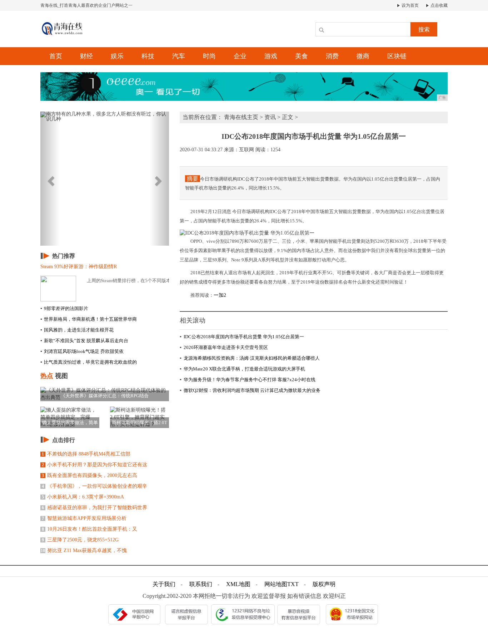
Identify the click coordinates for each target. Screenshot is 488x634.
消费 (332, 56)
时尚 (209, 56)
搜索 (424, 29)
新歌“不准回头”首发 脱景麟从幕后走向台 (84, 340)
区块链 (397, 56)
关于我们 (164, 584)
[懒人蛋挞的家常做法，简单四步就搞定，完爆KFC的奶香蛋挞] (69, 416)
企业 (240, 56)
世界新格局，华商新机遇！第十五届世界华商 (88, 319)
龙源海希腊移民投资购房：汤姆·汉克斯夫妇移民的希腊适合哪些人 (250, 358)
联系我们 (200, 584)
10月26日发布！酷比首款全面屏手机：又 (89, 529)
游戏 (270, 56)
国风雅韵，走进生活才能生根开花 (77, 330)
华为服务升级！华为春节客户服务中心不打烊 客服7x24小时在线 (247, 379)
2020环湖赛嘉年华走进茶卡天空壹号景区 (224, 347)
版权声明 (324, 584)
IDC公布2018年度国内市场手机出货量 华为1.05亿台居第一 (242, 336)
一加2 (220, 295)
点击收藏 (438, 5)
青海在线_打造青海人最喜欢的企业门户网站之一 (86, 5)
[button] (50, 179)
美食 (301, 56)
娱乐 (117, 56)
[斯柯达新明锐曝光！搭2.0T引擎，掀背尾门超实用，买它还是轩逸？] (139, 416)
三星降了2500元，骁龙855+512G (80, 539)
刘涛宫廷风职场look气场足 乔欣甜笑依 (82, 351)
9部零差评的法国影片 (64, 308)
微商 (363, 56)
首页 (55, 56)
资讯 (270, 117)
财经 (86, 56)
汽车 (178, 56)
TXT (293, 584)
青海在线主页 (241, 117)
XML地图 (238, 584)
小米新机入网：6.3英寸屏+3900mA (83, 497)
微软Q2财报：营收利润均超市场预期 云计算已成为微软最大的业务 (250, 390)
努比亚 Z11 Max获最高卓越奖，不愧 (84, 550)
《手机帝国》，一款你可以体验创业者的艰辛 (94, 486)
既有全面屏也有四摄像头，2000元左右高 (89, 475)
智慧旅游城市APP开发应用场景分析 (84, 518)
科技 (147, 56)
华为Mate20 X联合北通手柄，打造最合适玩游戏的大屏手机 (242, 369)
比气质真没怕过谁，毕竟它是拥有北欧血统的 (88, 362)
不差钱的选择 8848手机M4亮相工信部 (86, 454)
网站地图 (275, 584)
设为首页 (409, 5)
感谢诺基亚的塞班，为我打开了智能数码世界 (94, 507)
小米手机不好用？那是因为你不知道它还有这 (94, 464)
